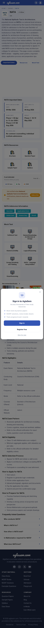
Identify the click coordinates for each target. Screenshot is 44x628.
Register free (22, 329)
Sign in (22, 323)
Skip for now (22, 335)
